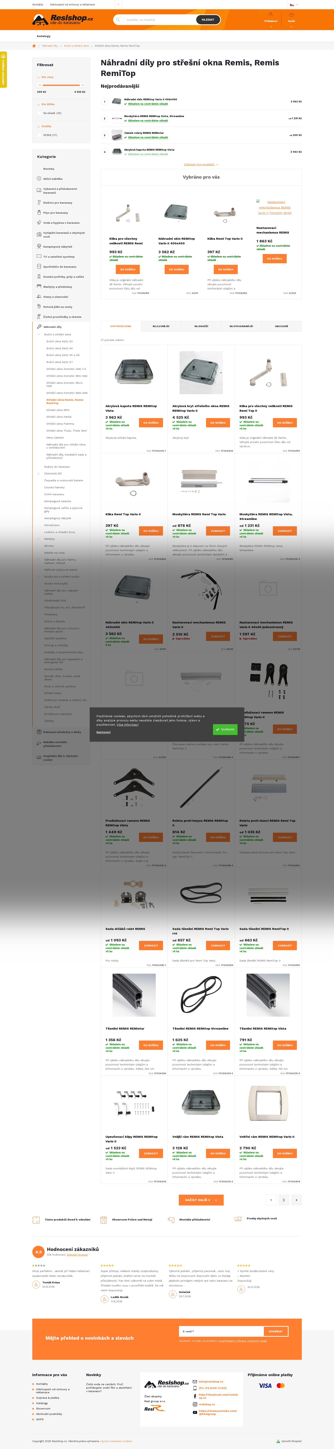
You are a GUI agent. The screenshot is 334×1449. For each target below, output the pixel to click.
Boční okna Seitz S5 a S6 (63, 355)
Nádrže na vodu (54, 552)
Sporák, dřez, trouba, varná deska (62, 678)
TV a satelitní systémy (59, 256)
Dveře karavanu (54, 494)
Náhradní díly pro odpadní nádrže (61, 592)
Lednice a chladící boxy (59, 532)
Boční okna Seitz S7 (59, 362)
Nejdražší (201, 326)
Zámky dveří (52, 706)
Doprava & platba (47, 1397)
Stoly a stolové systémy (60, 686)
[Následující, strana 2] (284, 1200)
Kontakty (37, 4)
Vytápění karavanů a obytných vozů (64, 234)
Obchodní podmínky (49, 1413)
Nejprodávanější (241, 326)
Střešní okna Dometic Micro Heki (64, 384)
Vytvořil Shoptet (291, 1441)
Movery (49, 545)
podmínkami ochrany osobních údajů (243, 1340)
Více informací (127, 724)
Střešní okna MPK (58, 410)
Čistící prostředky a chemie (62, 316)
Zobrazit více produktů (199, 164)
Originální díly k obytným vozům (60, 757)
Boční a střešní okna (57, 334)
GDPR (39, 1419)
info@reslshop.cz (211, 1381)
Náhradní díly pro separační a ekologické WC (63, 661)
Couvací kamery (54, 487)
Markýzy (49, 538)
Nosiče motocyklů (56, 583)
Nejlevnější (161, 326)
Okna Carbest (55, 437)
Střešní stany (52, 693)
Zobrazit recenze (77, 1254)
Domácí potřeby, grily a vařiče (63, 276)
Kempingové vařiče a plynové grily (63, 509)
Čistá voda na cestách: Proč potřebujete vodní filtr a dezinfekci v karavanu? (109, 1388)
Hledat (208, 19)
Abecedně (281, 326)
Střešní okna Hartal (59, 416)
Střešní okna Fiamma (60, 423)
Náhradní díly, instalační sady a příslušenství (66, 456)
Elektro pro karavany (57, 202)
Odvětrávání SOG (55, 600)
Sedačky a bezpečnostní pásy (63, 652)
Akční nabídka (52, 178)
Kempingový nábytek (57, 246)
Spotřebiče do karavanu (59, 266)
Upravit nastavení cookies (116, 1441)
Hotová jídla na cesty (57, 306)
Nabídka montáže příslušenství (55, 744)
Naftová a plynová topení (60, 569)
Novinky (48, 168)
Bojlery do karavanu (57, 466)
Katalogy (42, 1403)
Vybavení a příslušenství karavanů (60, 190)
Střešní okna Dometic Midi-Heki (67, 392)
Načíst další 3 (198, 1200)
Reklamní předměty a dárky (62, 732)
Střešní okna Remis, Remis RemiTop (64, 401)
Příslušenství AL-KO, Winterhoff (64, 607)
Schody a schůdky (56, 645)
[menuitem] (43, 36)
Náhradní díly (53, 326)
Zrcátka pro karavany (58, 713)
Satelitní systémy (55, 638)
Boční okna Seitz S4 (59, 348)
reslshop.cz (207, 1404)
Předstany (50, 614)
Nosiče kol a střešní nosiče (61, 576)
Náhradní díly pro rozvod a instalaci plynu (61, 630)
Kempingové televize (57, 501)
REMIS (49, 135)
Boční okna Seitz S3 (59, 341)
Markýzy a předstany (57, 286)
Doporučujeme (120, 326)
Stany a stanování (55, 296)
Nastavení (103, 732)
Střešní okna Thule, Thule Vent (66, 430)
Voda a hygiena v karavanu (61, 222)
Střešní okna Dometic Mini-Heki (66, 375)
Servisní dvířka (53, 669)
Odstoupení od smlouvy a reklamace (72, 4)
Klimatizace (52, 525)
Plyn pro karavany (55, 212)
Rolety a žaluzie (54, 621)
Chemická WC (53, 473)
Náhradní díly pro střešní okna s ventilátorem (65, 446)
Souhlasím (227, 729)
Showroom (43, 1408)
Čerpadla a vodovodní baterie (63, 480)
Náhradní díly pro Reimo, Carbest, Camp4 (60, 561)
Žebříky (49, 720)
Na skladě (51, 113)
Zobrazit (218, 530)
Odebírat (276, 1331)
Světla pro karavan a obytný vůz (65, 700)
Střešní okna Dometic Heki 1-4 (66, 368)
